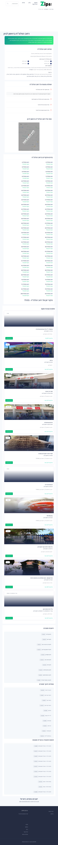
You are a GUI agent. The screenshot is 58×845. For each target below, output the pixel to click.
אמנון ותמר (47, 731)
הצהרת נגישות (25, 834)
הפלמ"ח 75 (47, 284)
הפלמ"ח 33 (24, 232)
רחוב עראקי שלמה (47, 670)
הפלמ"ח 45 (24, 246)
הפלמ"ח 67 (47, 275)
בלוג (29, 3)
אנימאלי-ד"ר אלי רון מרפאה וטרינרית (44, 329)
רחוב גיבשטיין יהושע (47, 675)
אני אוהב (47, 726)
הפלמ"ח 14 (24, 190)
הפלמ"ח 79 (47, 289)
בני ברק (38, 76)
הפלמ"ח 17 (47, 200)
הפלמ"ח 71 (47, 279)
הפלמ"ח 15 (47, 195)
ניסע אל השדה (46, 690)
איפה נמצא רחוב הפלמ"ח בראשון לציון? (42, 99)
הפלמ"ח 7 (48, 176)
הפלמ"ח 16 (24, 195)
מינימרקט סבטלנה (48, 422)
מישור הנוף (47, 700)
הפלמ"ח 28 (24, 223)
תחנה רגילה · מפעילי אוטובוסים (43, 746)
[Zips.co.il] (46, 4)
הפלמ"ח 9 (48, 181)
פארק (8, 344)
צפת (14, 74)
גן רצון (51, 360)
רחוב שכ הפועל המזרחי (46, 680)
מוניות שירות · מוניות (45, 781)
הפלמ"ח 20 (24, 204)
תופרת (8, 562)
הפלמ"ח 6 (24, 171)
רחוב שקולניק (48, 654)
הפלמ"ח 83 (47, 293)
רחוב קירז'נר (48, 634)
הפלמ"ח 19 (47, 204)
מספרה (8, 437)
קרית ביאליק (49, 76)
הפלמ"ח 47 (47, 251)
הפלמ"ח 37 (24, 237)
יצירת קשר (34, 4)
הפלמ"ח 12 (24, 185)
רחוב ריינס (49, 639)
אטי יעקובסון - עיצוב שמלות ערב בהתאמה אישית (41, 578)
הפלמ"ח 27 (47, 223)
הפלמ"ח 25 (47, 218)
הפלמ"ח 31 (47, 232)
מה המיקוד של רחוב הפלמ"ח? (44, 89)
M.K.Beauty (50, 516)
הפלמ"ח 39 (47, 242)
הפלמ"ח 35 (47, 237)
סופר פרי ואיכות (49, 391)
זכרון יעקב (17, 74)
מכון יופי (8, 499)
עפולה (27, 74)
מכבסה (8, 468)
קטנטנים (47, 720)
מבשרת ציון (29, 76)
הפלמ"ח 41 (24, 242)
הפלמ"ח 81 (24, 289)
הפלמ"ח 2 (24, 162)
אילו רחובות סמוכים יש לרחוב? (44, 110)
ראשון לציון (46, 9)
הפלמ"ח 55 (47, 261)
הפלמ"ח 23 (47, 214)
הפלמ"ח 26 (24, 218)
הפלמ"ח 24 (24, 214)
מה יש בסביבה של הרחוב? (45, 104)
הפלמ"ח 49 (24, 251)
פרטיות (52, 814)
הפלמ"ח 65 (24, 270)
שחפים (47, 710)
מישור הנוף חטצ (46, 695)
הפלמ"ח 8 (24, 176)
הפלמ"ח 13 (47, 190)
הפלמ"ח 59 (47, 265)
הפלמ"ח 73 (24, 279)
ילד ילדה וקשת (46, 715)
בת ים (45, 76)
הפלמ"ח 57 (24, 261)
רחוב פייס (49, 665)
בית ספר (8, 531)
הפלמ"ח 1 (48, 162)
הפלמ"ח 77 (24, 284)
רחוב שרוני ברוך (48, 659)
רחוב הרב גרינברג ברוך (46, 644)
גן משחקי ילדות (46, 736)
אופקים (24, 74)
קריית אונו (31, 74)
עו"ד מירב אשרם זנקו (48, 609)
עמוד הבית (51, 9)
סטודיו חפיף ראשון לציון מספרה (45, 453)
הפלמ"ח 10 (24, 181)
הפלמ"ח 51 (47, 256)
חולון (33, 76)
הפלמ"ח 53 (24, 256)
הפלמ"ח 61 (24, 265)
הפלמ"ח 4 (24, 167)
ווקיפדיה (31, 69)
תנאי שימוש (51, 811)
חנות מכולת (8, 375)
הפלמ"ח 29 (47, 228)
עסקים (26, 827)
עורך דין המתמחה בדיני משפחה (12, 593)
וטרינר (8, 313)
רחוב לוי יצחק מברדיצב (46, 649)
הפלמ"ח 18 (24, 200)
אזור (35, 76)
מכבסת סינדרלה (49, 484)
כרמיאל (11, 74)
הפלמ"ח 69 (24, 275)
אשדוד (41, 76)
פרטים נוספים (9, 338)
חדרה (21, 74)
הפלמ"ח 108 (24, 293)
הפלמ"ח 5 (48, 171)
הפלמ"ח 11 (47, 185)
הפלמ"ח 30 (24, 228)
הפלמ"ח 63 (47, 270)
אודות (23, 3)
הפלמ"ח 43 (47, 246)
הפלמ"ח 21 (47, 209)
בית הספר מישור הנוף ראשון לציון (45, 547)
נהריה (8, 74)
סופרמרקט (8, 406)
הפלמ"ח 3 (48, 167)
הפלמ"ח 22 (24, 209)
